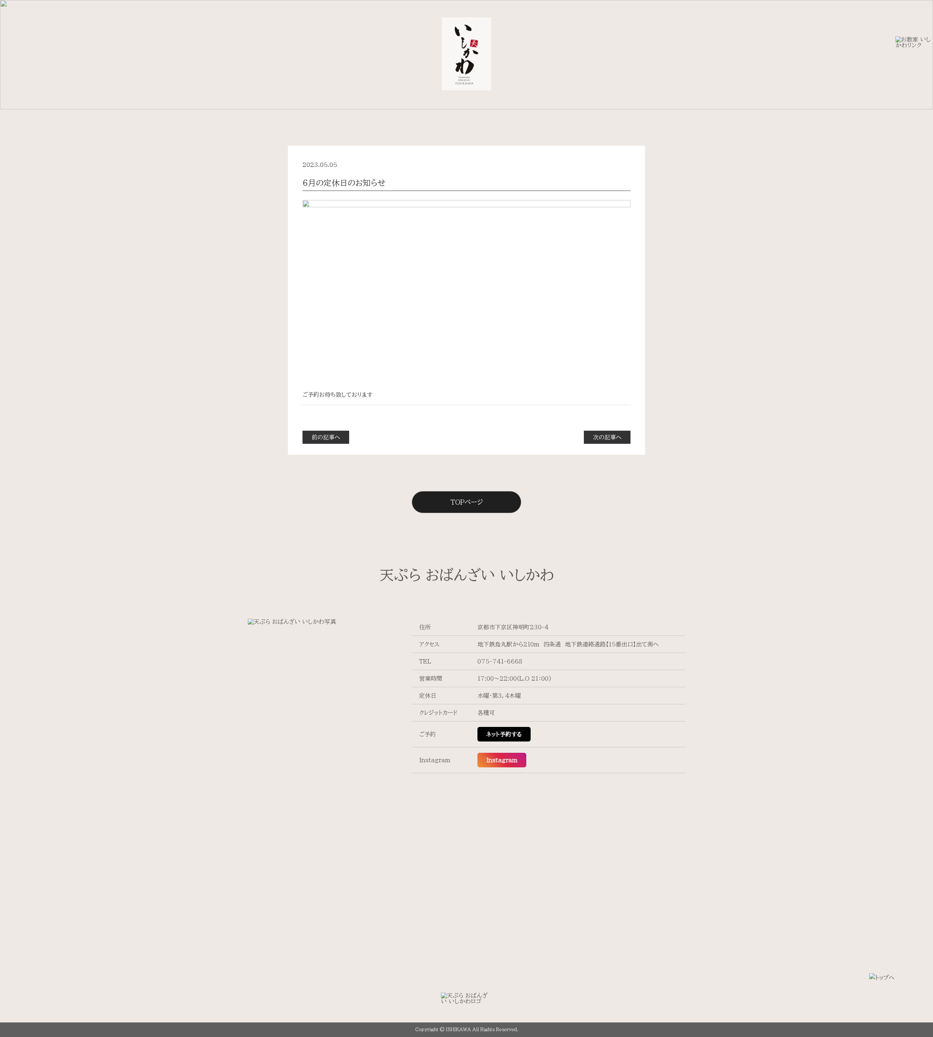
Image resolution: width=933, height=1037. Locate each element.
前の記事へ (326, 437)
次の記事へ (607, 437)
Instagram (502, 760)
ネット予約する (504, 734)
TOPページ (466, 502)
